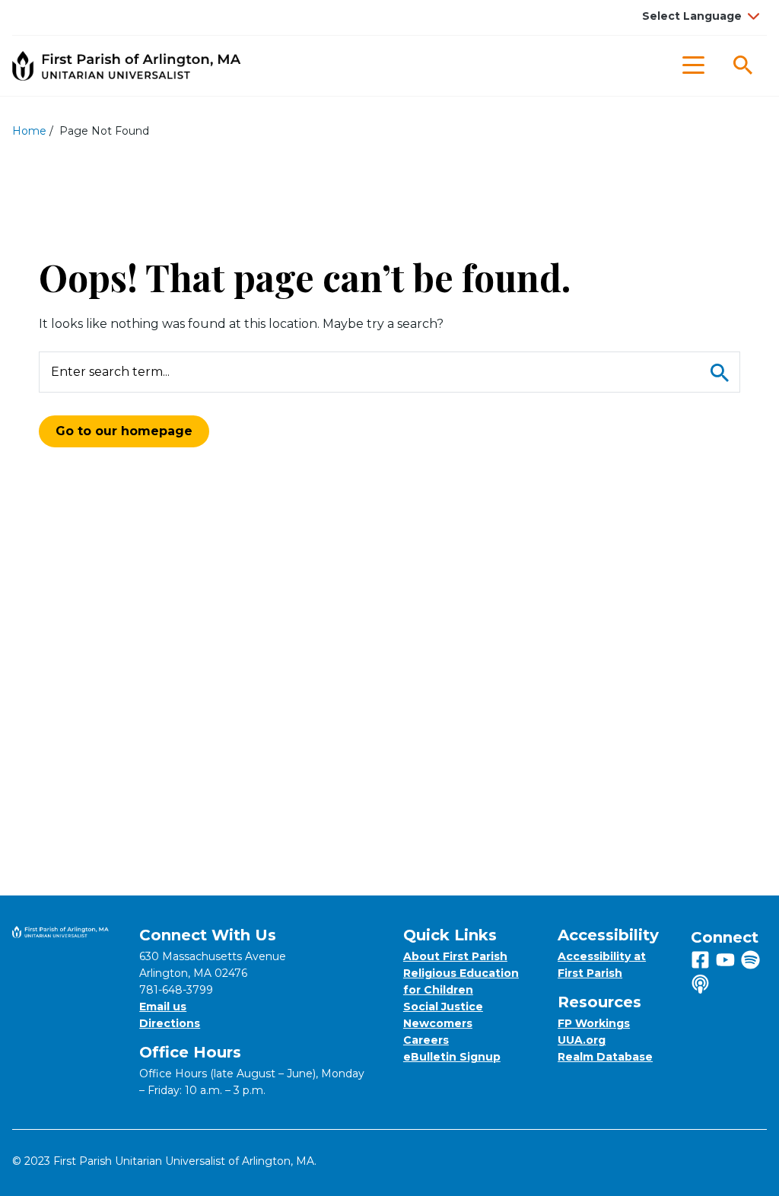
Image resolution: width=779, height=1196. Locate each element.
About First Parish (455, 956)
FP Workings (594, 1023)
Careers (426, 1040)
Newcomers (437, 1023)
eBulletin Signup (452, 1057)
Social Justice (443, 1006)
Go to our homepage (124, 431)
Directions (169, 1023)
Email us (162, 1006)
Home (29, 131)
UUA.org (582, 1040)
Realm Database (605, 1057)
